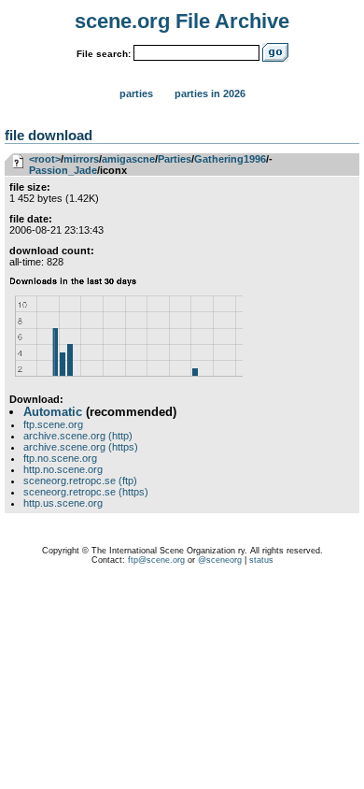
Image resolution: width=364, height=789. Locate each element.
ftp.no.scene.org (60, 458)
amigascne (128, 159)
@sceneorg (220, 560)
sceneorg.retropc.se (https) (85, 491)
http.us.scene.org (63, 503)
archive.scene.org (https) (80, 446)
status (261, 560)
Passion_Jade (63, 170)
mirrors (81, 159)
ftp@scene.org (156, 560)
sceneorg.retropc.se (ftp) (80, 480)
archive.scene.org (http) (78, 435)
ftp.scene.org (53, 424)
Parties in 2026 (210, 93)
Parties (136, 93)
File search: (104, 54)
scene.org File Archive (182, 21)
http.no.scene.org (63, 469)
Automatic (52, 412)
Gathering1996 (230, 159)
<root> (45, 159)
